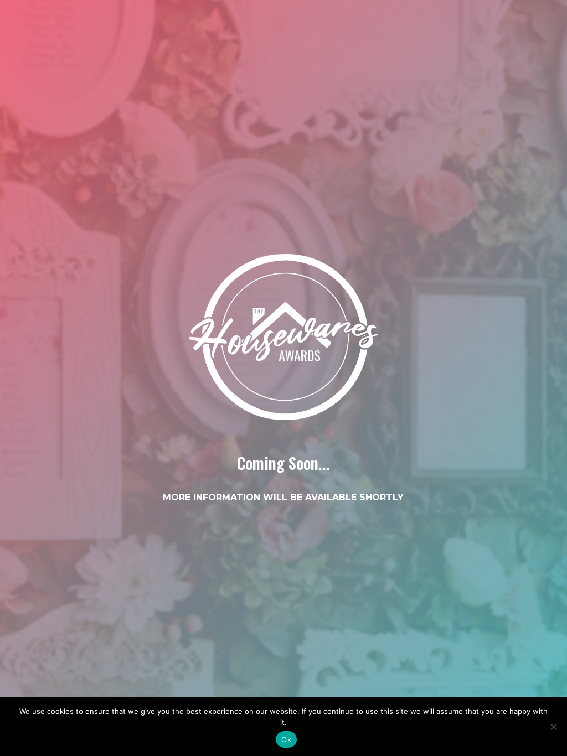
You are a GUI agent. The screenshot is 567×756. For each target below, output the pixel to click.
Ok (286, 739)
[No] (553, 726)
